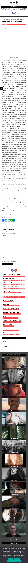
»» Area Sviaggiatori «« (14, 539)
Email (3, 254)
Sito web (4, 257)
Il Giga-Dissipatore (7, 324)
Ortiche (12, 301)
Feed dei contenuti (7, 343)
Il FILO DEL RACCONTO (8, 278)
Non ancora (6, 304)
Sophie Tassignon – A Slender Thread (12, 291)
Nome (3, 252)
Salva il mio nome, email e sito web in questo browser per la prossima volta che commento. (13, 260)
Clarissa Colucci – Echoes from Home (12, 320)
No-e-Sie (16, 276)
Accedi (4, 341)
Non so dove (6, 295)
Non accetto (17, 558)
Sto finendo (6, 332)
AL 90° (4, 316)
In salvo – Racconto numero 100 (11, 312)
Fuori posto (16, 330)
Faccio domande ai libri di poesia (11, 308)
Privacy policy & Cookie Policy (14, 561)
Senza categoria (21, 276)
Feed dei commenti (7, 344)
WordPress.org (6, 346)
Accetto (10, 558)
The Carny (17, 292)
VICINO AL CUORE (7, 282)
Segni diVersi (17, 296)
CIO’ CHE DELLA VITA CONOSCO (11, 287)
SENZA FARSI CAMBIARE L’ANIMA (11, 274)
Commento (4, 236)
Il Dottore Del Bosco (8, 300)
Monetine (5, 328)
